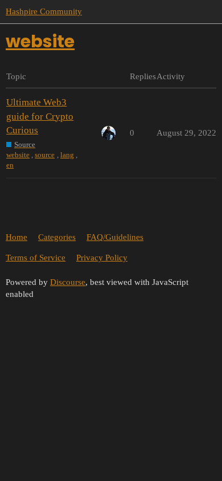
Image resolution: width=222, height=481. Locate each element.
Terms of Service (35, 257)
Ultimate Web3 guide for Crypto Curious (39, 116)
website (18, 154)
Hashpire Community (44, 11)
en (10, 165)
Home (16, 237)
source (45, 154)
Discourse (67, 282)
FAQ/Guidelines (115, 237)
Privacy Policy (102, 257)
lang (67, 154)
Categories (57, 237)
